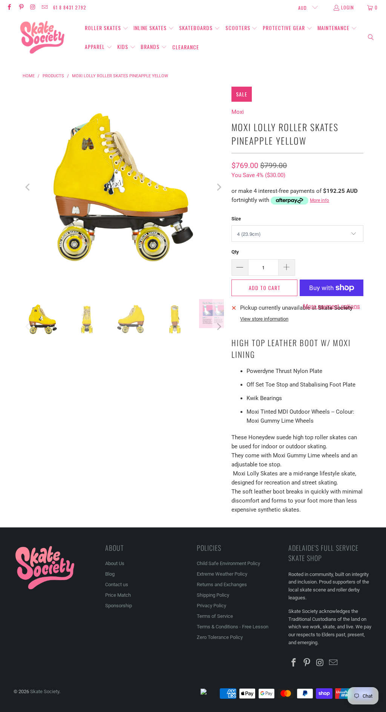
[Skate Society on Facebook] (9, 7)
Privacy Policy (211, 605)
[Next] (218, 187)
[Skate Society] (42, 37)
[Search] (371, 37)
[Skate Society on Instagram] (32, 7)
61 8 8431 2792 (69, 7)
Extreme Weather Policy (222, 574)
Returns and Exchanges (222, 584)
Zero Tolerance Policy (220, 637)
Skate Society (44, 691)
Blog (110, 574)
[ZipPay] (210, 693)
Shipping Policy (213, 595)
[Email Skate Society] (44, 7)
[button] (107, 28)
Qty (235, 252)
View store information (264, 319)
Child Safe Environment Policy (228, 563)
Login (347, 7)
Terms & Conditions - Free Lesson (232, 626)
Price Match (118, 595)
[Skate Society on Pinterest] (20, 7)
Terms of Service (215, 616)
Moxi (237, 111)
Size (236, 219)
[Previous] (28, 187)
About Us (114, 563)
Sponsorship (118, 605)
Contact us (116, 584)
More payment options (331, 306)
